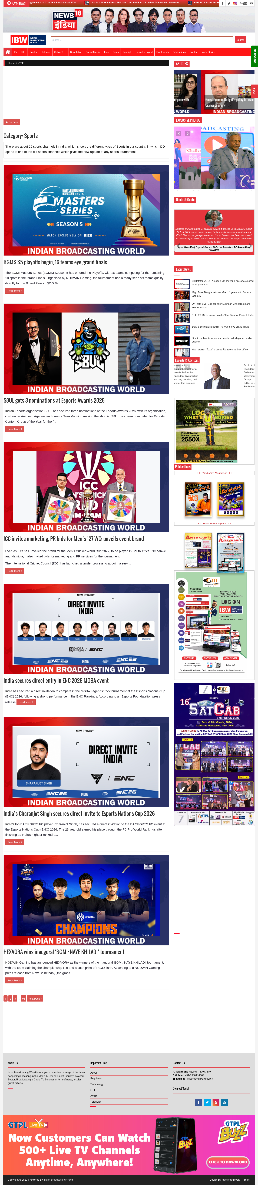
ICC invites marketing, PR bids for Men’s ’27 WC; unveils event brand (74, 539)
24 (219, 163)
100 (225, 186)
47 (183, 172)
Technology (96, 1084)
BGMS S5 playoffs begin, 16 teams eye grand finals (55, 262)
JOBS (254, 91)
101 (230, 186)
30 (251, 163)
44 (246, 167)
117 (235, 190)
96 (204, 186)
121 (198, 195)
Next (187, 75)
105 (251, 186)
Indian (9, 411)
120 (251, 190)
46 (177, 172)
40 (225, 167)
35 (198, 167)
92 (183, 186)
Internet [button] (46, 52)
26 (230, 163)
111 (204, 190)
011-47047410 (202, 1071)
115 (225, 190)
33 (188, 167)
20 (198, 163)
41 (230, 167)
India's (9, 824)
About (93, 1072)
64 (193, 177)
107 (183, 190)
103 (241, 186)
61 (177, 177)
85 (225, 181)
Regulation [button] (76, 52)
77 (183, 181)
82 (209, 181)
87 (235, 181)
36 (204, 167)
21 (204, 163)
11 (230, 158)
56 (230, 172)
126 (225, 195)
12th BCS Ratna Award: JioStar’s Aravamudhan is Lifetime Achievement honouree (55, 2)
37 (209, 167)
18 (188, 163)
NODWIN (11, 962)
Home (11, 63)
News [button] (116, 52)
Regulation (96, 1078)
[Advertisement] (86, 94)
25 (225, 163)
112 (209, 190)
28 (241, 163)
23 (214, 163)
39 (219, 167)
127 (230, 195)
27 (235, 163)
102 (235, 186)
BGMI (16, 273)
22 (209, 163)
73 (241, 177)
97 (209, 186)
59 (246, 172)
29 (246, 163)
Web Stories (208, 52)
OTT (20, 63)
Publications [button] (179, 52)
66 (204, 177)
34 (193, 167)
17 (183, 163)
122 (204, 195)
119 (246, 190)
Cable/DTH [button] (60, 52)
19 (193, 163)
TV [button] (15, 52)
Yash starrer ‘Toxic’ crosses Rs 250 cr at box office (220, 319)
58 (241, 172)
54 (219, 172)
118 (241, 190)
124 (214, 195)
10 (225, 158)
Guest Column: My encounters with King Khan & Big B (212, 105)
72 (235, 177)
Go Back (13, 122)
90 (251, 181)
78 (188, 181)
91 (23, 998)
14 (246, 158)
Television (95, 1101)
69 (219, 177)
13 (241, 158)
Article (93, 1095)
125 (219, 195)
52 (209, 172)
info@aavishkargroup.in (199, 1078)
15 (251, 158)
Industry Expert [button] (144, 52)
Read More (14, 290)
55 (225, 172)
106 (177, 190)
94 (193, 186)
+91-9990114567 (194, 1075)
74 (246, 177)
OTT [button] (23, 52)
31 (177, 167)
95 (198, 186)
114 (219, 190)
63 (188, 177)
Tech (106, 52)
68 (214, 177)
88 (241, 181)
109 (193, 190)
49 (193, 172)
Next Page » (35, 998)
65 (198, 177)
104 (246, 186)
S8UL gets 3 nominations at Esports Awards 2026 (54, 400)
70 (225, 177)
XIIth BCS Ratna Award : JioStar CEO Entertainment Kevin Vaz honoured (155, 2)
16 (177, 163)
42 (235, 167)
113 (214, 190)
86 (230, 181)
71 (230, 177)
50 (198, 172)
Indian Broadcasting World (58, 1179)
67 (209, 177)
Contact (194, 52)
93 (188, 186)
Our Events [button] (162, 52)
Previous (178, 75)
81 (204, 181)
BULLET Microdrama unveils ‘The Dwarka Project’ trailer (223, 285)
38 (214, 167)
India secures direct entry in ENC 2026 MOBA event (56, 680)
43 (241, 167)
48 (188, 172)
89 (246, 181)
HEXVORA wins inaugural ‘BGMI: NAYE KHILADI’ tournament (64, 952)
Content (33, 52)
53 (214, 172)
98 (214, 186)
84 (219, 181)
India (8, 691)
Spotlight (127, 52)
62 (183, 177)
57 (235, 172)
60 (251, 172)
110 (198, 190)
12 (235, 158)
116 (230, 190)
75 (251, 177)
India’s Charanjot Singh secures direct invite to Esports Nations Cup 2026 (79, 813)
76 (177, 181)
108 (188, 190)
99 (219, 186)
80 (198, 181)
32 (183, 167)
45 (251, 167)
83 (214, 181)
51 (204, 172)
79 (193, 181)
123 (209, 195)
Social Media (93, 52)
